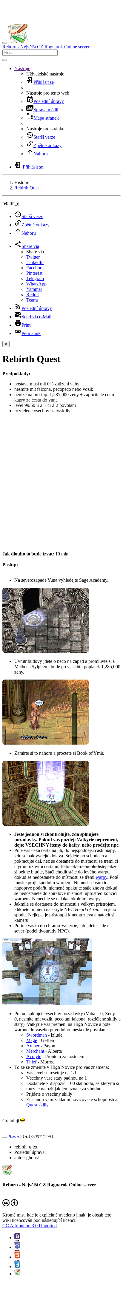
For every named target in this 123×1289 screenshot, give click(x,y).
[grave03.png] (47, 1003)
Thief (31, 1061)
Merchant (35, 1051)
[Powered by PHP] (17, 1247)
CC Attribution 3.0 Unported (29, 1225)
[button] (22, 68)
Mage (31, 1040)
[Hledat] (4, 60)
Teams (32, 299)
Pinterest (34, 273)
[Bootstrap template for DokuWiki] (17, 1237)
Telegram (35, 278)
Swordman (36, 1035)
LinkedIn (35, 262)
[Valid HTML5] (17, 1256)
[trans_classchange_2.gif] (45, 742)
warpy (101, 877)
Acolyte (33, 1056)
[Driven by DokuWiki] (17, 1273)
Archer (32, 1045)
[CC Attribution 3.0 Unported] (10, 1204)
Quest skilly (37, 1104)
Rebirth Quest (27, 187)
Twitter (33, 257)
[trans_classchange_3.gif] (45, 824)
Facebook (35, 267)
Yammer (34, 289)
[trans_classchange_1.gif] (45, 651)
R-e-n (13, 1136)
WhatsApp (36, 283)
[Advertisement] (61, 479)
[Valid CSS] (17, 1266)
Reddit (32, 294)
